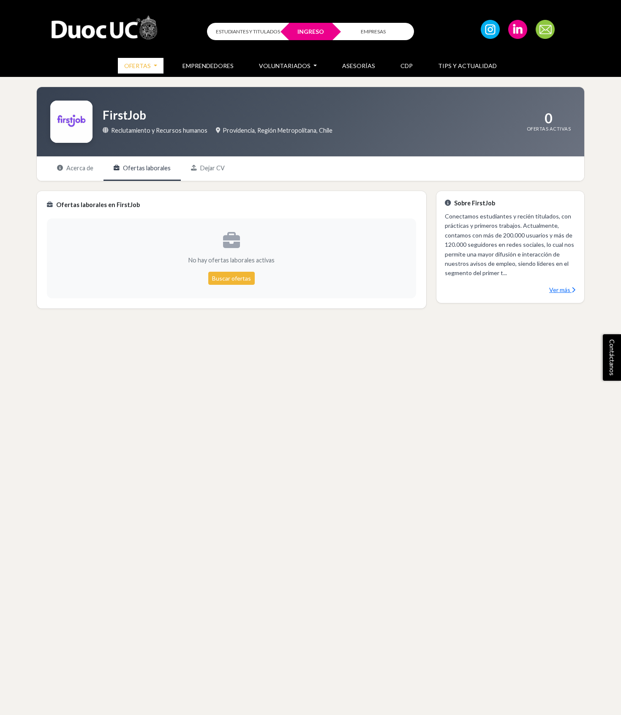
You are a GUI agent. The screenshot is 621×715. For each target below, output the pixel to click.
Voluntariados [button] (285, 65)
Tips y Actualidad (467, 65)
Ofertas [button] (138, 65)
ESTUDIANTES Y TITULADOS (248, 31)
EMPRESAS (373, 31)
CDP (406, 65)
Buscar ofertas (231, 278)
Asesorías (358, 65)
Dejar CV (212, 168)
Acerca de (79, 168)
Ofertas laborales (147, 168)
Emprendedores (208, 65)
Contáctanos (612, 357)
